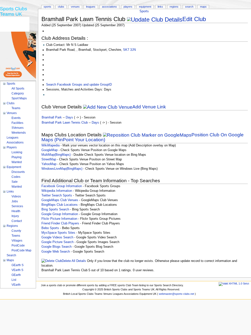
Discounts (18, 172)
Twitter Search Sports (56, 195)
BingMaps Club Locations (59, 204)
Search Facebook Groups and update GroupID (79, 84)
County (16, 230)
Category (18, 93)
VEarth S (17, 270)
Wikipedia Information (56, 191)
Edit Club (194, 19)
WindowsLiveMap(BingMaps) (61, 168)
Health (16, 211)
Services (17, 206)
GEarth (16, 275)
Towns (16, 235)
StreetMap (48, 159)
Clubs (61, 6)
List (14, 280)
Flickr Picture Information (59, 218)
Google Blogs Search (56, 246)
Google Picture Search (57, 242)
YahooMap (48, 164)
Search (189, 6)
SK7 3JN (129, 50)
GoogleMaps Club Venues (59, 200)
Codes (16, 177)
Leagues (90, 6)
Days (69, 117)
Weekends (19, 132)
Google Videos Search (57, 237)
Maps (203, 6)
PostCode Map (21, 250)
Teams (16, 108)
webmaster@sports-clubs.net (176, 293)
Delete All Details (74, 261)
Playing (17, 157)
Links (160, 6)
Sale (15, 181)
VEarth (16, 284)
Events (16, 118)
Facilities (17, 123)
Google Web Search (55, 251)
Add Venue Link (149, 106)
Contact (17, 221)
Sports (144, 11)
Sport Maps (19, 98)
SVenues (18, 127)
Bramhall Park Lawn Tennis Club (65, 122)
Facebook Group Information (61, 186)
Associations (109, 6)
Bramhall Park (52, 117)
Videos (16, 196)
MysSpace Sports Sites (58, 232)
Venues (75, 6)
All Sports (18, 88)
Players (128, 6)
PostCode (18, 245)
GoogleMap (49, 150)
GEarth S (18, 265)
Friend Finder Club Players (60, 223)
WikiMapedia (50, 145)
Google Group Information (59, 214)
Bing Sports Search (55, 209)
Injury (15, 216)
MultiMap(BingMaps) (56, 154)
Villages (17, 240)
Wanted (17, 162)
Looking (17, 152)
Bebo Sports (50, 228)
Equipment (145, 6)
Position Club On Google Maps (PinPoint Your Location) (142, 137)
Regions (174, 6)
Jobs (15, 201)
